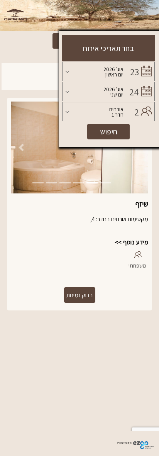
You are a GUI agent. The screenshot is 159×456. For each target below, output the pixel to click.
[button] (21, 147)
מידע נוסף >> (131, 242)
